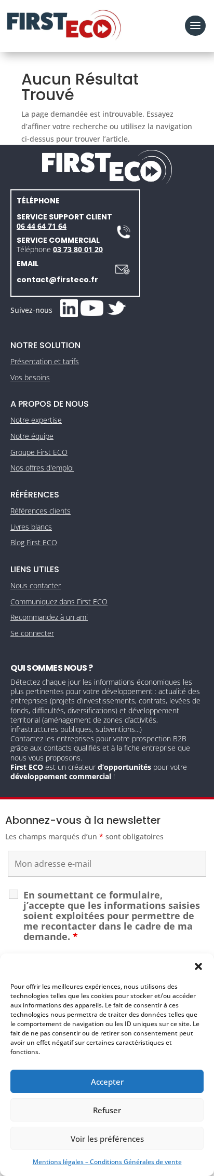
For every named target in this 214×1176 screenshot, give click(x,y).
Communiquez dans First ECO (59, 601)
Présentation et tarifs (44, 361)
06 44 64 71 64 (41, 226)
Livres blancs (31, 527)
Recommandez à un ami (49, 617)
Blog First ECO (33, 542)
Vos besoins (30, 377)
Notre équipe (32, 436)
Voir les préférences (107, 1138)
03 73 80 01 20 (78, 249)
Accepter (107, 1081)
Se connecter (32, 633)
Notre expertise (36, 420)
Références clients (40, 511)
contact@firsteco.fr (57, 279)
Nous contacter (35, 585)
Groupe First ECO (39, 452)
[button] (198, 966)
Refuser (107, 1110)
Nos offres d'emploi (42, 468)
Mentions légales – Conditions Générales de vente (107, 1161)
